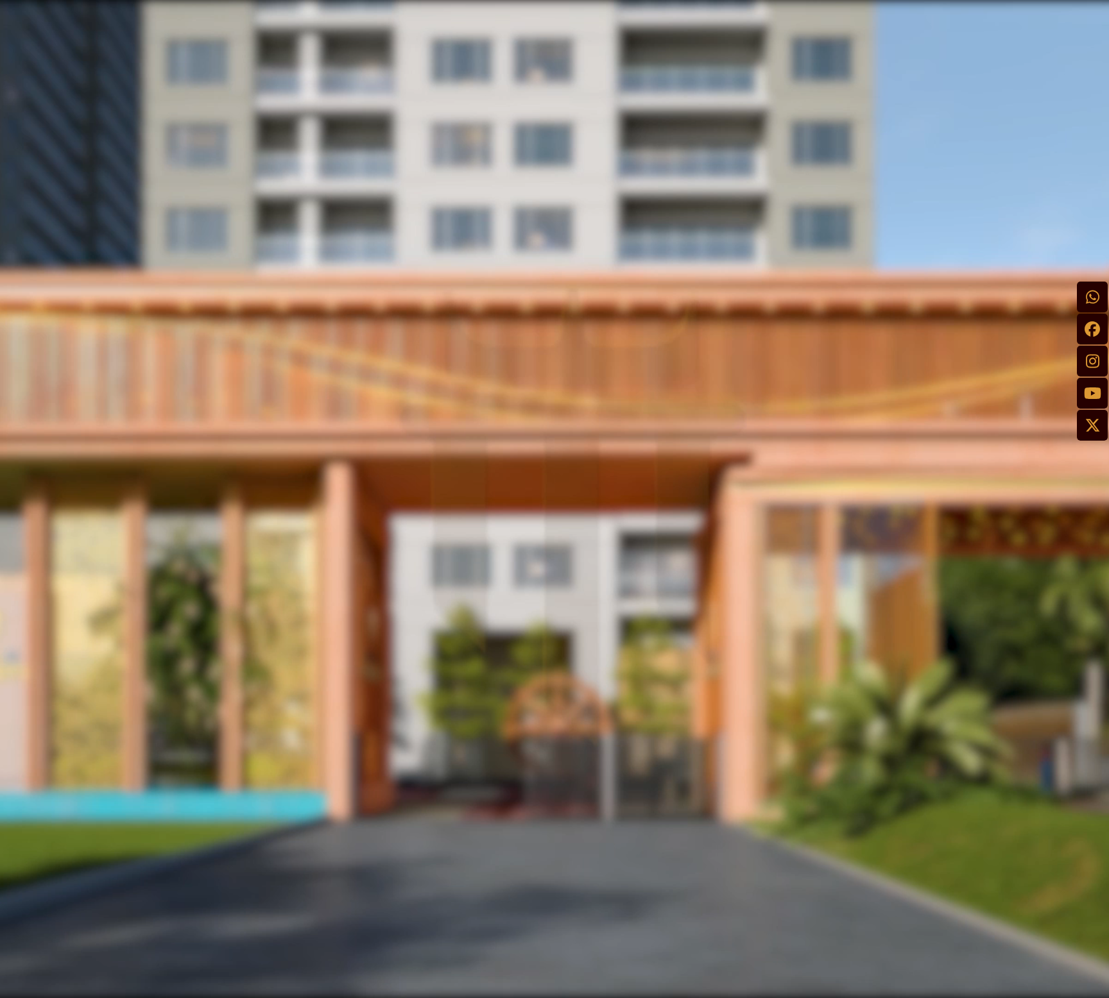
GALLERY (591, 791)
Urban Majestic (621, 983)
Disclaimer (378, 767)
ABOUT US (594, 735)
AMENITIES (596, 773)
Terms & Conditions (404, 742)
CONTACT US (603, 810)
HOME (582, 717)
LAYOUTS (591, 754)
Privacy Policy (387, 717)
